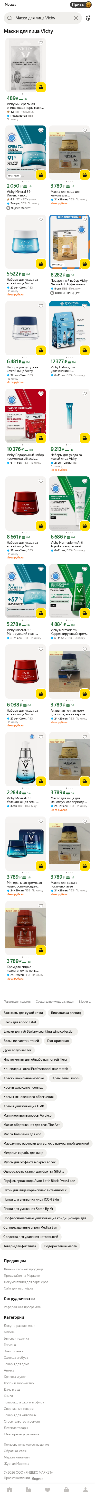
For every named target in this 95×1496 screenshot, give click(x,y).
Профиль (85, 1490)
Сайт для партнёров (19, 1288)
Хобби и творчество (19, 1383)
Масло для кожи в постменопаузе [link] (64, 884)
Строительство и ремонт (22, 1421)
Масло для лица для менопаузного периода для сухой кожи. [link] (68, 800)
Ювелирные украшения (21, 1434)
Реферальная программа (22, 1307)
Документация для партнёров (26, 1282)
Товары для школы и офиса (24, 1402)
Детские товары (16, 1428)
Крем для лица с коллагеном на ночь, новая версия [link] (21, 968)
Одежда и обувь (16, 1357)
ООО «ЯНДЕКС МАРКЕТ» (34, 1472)
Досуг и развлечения (19, 1326)
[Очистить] (76, 18)
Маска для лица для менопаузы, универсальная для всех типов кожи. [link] (69, 193)
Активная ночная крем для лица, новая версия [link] (68, 712)
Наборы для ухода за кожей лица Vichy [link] (22, 281)
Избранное (47, 1490)
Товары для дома (16, 1364)
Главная (9, 1490)
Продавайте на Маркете (22, 1275)
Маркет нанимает (17, 1457)
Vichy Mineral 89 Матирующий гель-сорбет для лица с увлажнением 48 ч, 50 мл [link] (25, 632)
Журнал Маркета (16, 1464)
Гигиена (10, 1345)
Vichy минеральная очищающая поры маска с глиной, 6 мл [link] (25, 106)
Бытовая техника (16, 1338)
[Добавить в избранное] (41, 43)
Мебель (9, 1332)
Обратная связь (15, 1451)
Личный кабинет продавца (24, 1269)
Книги (8, 1396)
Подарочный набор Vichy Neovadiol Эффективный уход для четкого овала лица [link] (69, 282)
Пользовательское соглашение (26, 1444)
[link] (23, 1013)
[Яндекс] (37, 1478)
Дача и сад (12, 1389)
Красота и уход (15, 1377)
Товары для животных (20, 1415)
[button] (88, 18)
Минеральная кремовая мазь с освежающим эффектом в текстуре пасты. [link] (24, 884)
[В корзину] (41, 87)
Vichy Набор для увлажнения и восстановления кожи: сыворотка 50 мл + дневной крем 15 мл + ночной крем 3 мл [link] (67, 369)
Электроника (13, 1351)
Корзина (66, 1490)
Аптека (9, 1370)
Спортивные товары (19, 1409)
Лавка (28, 1490)
